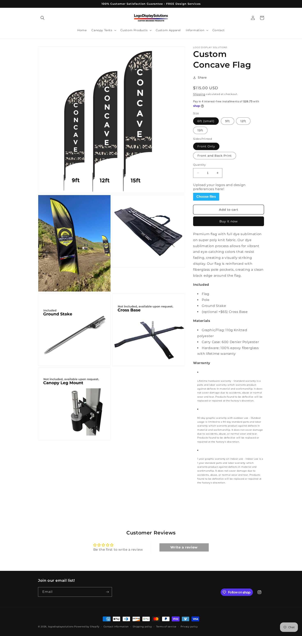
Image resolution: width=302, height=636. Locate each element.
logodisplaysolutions (61, 626)
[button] (42, 17)
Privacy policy (189, 626)
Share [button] (202, 77)
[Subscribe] (107, 592)
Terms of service (166, 626)
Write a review (183, 547)
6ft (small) (205, 121)
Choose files (206, 196)
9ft (227, 121)
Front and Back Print (214, 155)
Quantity (199, 164)
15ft (200, 130)
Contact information (116, 626)
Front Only (206, 146)
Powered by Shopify (86, 626)
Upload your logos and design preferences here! (219, 187)
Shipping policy (142, 626)
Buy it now (228, 221)
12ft (243, 121)
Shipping (199, 94)
